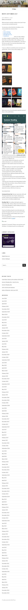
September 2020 (6, 360)
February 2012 (5, 558)
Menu (14, 9)
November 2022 (5, 330)
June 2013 (4, 523)
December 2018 (5, 397)
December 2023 (5, 317)
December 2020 (5, 354)
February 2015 (5, 483)
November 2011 (5, 566)
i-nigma (13, 218)
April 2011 (4, 579)
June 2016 (4, 451)
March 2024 (4, 314)
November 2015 (5, 469)
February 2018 (5, 413)
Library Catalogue (6, 258)
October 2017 (5, 424)
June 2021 (4, 344)
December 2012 (5, 536)
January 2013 (5, 534)
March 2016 (4, 459)
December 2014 (5, 488)
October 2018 (5, 402)
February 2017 (5, 437)
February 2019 (5, 392)
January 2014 (5, 510)
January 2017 (5, 440)
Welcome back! (6, 19)
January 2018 (5, 416)
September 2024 (6, 311)
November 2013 (5, 515)
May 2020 (4, 365)
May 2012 (4, 550)
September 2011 (6, 571)
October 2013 (5, 518)
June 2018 (4, 408)
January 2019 (5, 394)
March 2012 (4, 555)
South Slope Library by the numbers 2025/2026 (12, 279)
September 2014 (6, 496)
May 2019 (4, 389)
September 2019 (6, 384)
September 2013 (6, 520)
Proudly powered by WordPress (9, 600)
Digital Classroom (6, 256)
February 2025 (5, 306)
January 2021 (5, 352)
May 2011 (4, 576)
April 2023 (4, 325)
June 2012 (4, 547)
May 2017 (4, 432)
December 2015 (5, 467)
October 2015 (5, 472)
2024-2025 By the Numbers (8, 287)
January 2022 (5, 341)
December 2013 (5, 512)
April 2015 (4, 480)
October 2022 (5, 333)
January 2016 (5, 464)
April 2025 (4, 303)
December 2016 (5, 443)
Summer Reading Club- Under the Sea (10, 282)
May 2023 (4, 322)
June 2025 (4, 301)
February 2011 (5, 585)
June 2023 (4, 319)
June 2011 (4, 574)
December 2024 (5, 309)
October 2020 (5, 357)
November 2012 (5, 539)
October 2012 (5, 542)
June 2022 (4, 338)
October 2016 (5, 445)
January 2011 (5, 587)
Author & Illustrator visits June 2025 (10, 290)
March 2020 (4, 370)
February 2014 (5, 507)
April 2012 (4, 552)
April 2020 (4, 368)
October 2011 (5, 568)
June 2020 (4, 362)
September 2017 (6, 427)
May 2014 (4, 499)
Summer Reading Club (7, 284)
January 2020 (5, 376)
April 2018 (4, 410)
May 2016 (4, 453)
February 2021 (5, 349)
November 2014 (5, 491)
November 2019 (5, 378)
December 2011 (5, 563)
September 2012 (6, 544)
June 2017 (4, 429)
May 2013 (4, 526)
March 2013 (4, 528)
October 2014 (5, 493)
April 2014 (4, 501)
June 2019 (4, 386)
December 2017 (5, 419)
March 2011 (4, 582)
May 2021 (4, 346)
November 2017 (5, 421)
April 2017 (4, 435)
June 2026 (4, 298)
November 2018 (5, 400)
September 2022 (6, 335)
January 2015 (5, 485)
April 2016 (4, 456)
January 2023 (5, 328)
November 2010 (5, 593)
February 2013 (5, 531)
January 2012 (5, 560)
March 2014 (4, 504)
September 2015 (6, 475)
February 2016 (5, 461)
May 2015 (4, 477)
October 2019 (5, 381)
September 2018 (6, 405)
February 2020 (5, 373)
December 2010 (5, 590)
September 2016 (6, 448)
